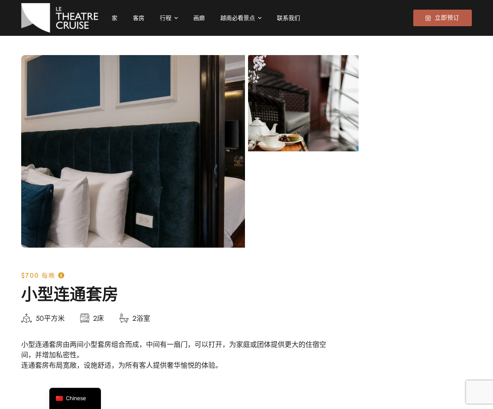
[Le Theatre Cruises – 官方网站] (59, 18)
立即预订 (447, 18)
